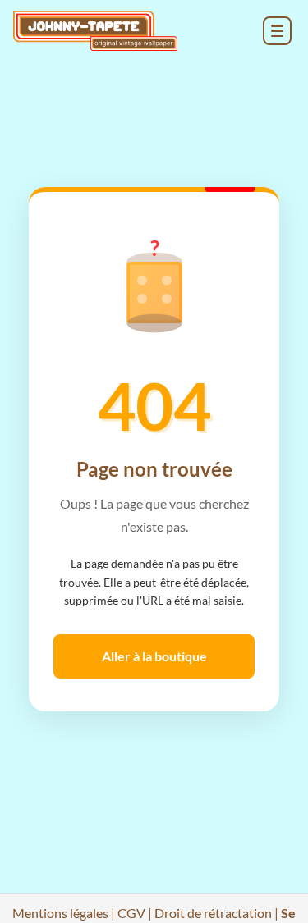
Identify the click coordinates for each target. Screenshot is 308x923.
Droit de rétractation (213, 913)
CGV (131, 913)
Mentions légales (60, 913)
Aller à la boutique (154, 656)
